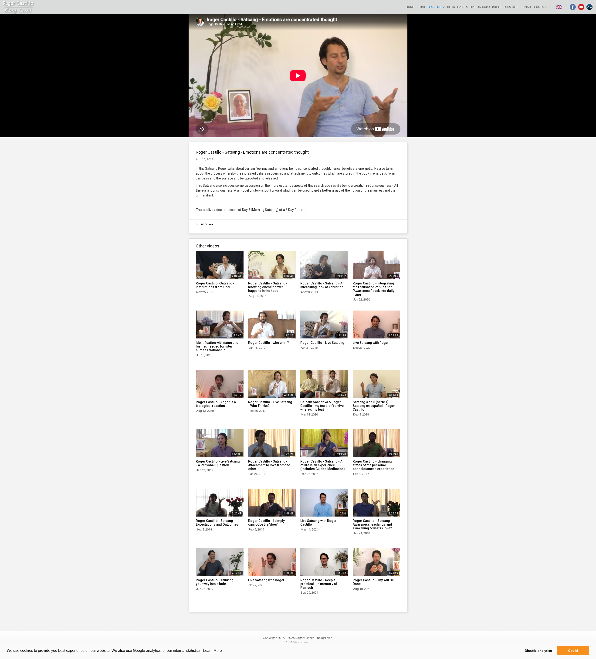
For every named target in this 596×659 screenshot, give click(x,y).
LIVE (472, 7)
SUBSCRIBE (511, 7)
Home (410, 7)
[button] (436, 7)
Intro (421, 7)
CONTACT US (542, 7)
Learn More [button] (212, 650)
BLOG (451, 7)
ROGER (496, 7)
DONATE (526, 7)
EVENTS (462, 7)
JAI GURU (484, 7)
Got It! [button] (573, 650)
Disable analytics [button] (538, 650)
